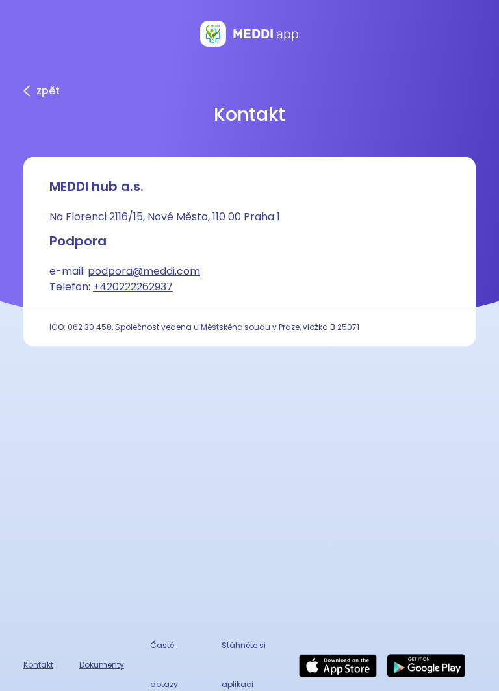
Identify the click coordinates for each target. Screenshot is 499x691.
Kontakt (38, 664)
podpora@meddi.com (144, 271)
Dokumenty (101, 664)
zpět (48, 90)
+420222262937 (133, 286)
